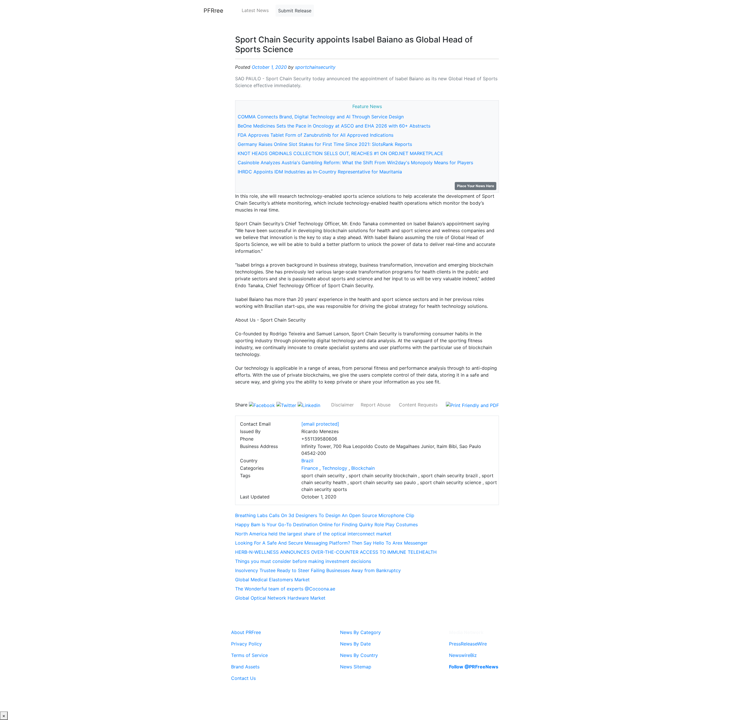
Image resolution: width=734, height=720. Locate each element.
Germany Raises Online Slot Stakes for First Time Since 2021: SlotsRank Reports (325, 144)
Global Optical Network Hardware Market (280, 598)
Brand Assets (245, 667)
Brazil (307, 460)
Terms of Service (249, 655)
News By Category (360, 632)
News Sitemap (355, 667)
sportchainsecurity (315, 67)
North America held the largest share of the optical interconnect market (313, 534)
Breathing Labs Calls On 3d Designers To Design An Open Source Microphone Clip (324, 515)
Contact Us (243, 678)
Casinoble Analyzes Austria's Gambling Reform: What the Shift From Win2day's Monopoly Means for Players (355, 162)
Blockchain (363, 468)
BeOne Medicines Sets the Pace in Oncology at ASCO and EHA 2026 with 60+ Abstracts (334, 126)
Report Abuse (376, 405)
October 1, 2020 (269, 67)
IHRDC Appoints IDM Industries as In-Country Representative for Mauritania (320, 172)
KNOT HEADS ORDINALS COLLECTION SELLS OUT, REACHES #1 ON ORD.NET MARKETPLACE (340, 153)
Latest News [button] (255, 10)
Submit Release (294, 10)
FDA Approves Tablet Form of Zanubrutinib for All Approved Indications (315, 135)
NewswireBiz (463, 655)
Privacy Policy (246, 644)
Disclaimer (342, 405)
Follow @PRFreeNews (473, 667)
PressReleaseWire (468, 644)
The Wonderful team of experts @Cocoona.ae (285, 589)
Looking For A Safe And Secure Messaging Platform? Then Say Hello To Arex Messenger (331, 543)
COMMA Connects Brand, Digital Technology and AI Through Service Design (321, 117)
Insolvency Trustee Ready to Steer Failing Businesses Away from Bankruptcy (318, 570)
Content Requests (418, 405)
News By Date (355, 644)
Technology (334, 468)
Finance (309, 468)
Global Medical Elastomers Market (272, 579)
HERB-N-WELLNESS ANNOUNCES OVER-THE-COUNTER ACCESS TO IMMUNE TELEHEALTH (336, 552)
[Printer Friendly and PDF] (472, 405)
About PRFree (246, 632)
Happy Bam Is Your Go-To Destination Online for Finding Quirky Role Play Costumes (326, 524)
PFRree (213, 10)
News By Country (359, 655)
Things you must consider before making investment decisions (303, 561)
